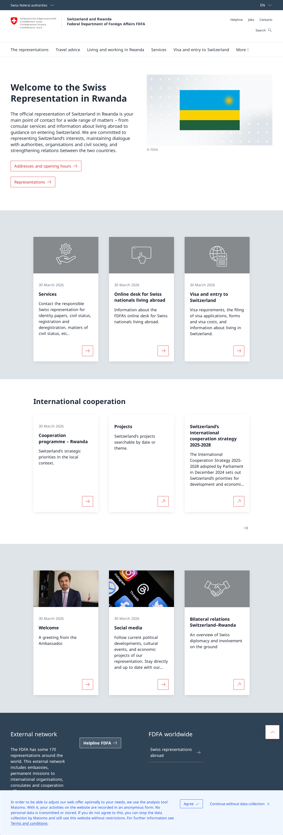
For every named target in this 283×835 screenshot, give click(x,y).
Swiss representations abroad (171, 752)
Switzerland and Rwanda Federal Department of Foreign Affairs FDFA (106, 21)
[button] (29, 50)
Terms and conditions (29, 823)
